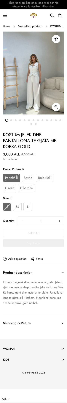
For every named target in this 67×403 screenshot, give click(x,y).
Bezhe (28, 177)
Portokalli (11, 177)
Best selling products (30, 26)
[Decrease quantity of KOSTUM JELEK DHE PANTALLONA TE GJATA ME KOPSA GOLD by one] (22, 221)
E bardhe (26, 188)
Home (6, 26)
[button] (59, 15)
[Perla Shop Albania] (34, 15)
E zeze (9, 188)
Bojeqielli (44, 177)
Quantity (8, 221)
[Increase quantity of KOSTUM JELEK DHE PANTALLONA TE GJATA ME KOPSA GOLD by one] (59, 221)
